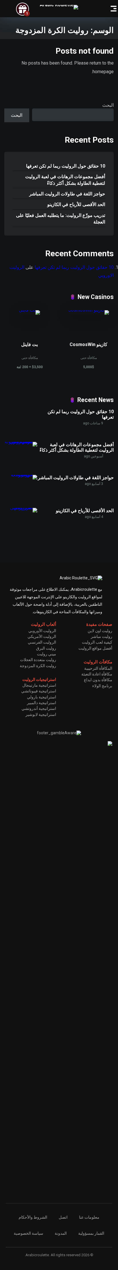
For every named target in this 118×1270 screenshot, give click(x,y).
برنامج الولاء (102, 685)
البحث (108, 105)
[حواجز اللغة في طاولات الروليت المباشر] (20, 474)
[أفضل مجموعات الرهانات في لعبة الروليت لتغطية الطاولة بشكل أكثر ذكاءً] (20, 441)
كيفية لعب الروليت (97, 642)
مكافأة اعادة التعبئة (96, 674)
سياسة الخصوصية (28, 1233)
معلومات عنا (89, 1217)
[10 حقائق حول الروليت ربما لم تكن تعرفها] (23, 436)
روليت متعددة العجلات (38, 659)
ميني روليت (46, 654)
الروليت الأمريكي (41, 636)
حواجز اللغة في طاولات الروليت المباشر (67, 194)
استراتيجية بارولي (41, 697)
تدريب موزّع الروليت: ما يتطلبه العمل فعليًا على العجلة (60, 219)
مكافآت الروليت (98, 662)
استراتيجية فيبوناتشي (38, 691)
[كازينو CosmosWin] (88, 310)
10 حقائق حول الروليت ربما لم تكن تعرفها (65, 166)
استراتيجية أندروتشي (38, 708)
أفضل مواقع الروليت (95, 648)
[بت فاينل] (29, 310)
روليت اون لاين (100, 630)
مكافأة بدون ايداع (98, 679)
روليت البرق (46, 648)
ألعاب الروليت (43, 624)
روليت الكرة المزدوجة (38, 665)
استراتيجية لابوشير (40, 714)
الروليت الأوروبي (42, 630)
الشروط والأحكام (33, 1217)
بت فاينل (29, 344)
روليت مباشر (101, 636)
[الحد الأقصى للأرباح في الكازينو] (20, 507)
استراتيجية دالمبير (41, 702)
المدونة (61, 1233)
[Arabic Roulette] (59, 7)
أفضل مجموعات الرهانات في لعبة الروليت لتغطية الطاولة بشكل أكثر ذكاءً (65, 180)
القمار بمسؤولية (91, 1233)
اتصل (63, 1217)
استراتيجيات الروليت (39, 679)
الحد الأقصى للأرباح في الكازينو (76, 204)
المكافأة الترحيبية (98, 668)
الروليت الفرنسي (42, 642)
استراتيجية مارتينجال (39, 685)
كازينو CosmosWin (88, 344)
